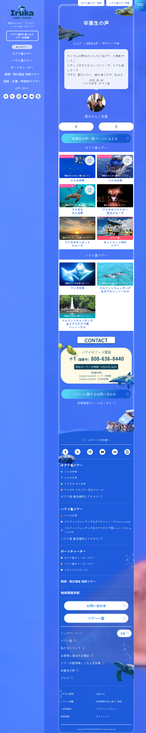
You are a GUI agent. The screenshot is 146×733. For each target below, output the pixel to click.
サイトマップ (102, 716)
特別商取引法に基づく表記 (109, 701)
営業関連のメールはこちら (94, 403)
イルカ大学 (70, 477)
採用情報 (65, 716)
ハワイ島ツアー (22, 60)
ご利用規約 (66, 708)
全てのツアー (22, 46)
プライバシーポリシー (107, 708)
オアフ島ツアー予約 (91, 3)
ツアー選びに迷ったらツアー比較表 (22, 36)
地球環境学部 (70, 592)
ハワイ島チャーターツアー (79, 564)
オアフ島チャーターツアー (79, 558)
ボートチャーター (22, 67)
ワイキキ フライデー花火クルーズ (84, 490)
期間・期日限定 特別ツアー (22, 74)
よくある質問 (67, 693)
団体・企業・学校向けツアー (22, 81)
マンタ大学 (70, 515)
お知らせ (100, 693)
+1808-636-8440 (96, 359)
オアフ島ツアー (22, 53)
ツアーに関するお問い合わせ (94, 394)
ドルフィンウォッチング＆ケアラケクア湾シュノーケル (97, 529)
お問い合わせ (22, 88)
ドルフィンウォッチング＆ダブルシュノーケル (97, 521)
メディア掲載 (67, 701)
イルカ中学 (70, 471)
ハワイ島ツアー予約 (119, 3)
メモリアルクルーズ (75, 570)
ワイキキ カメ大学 (75, 484)
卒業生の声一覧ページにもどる (95, 138)
